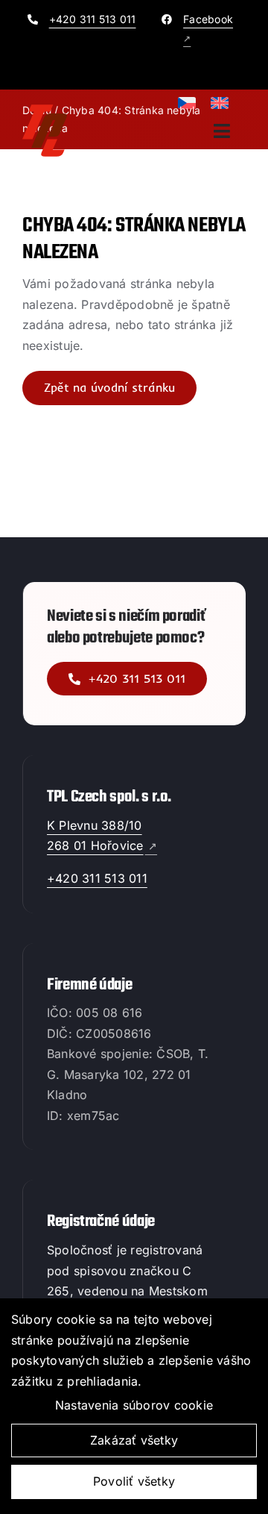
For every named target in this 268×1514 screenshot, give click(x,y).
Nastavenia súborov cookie (134, 1405)
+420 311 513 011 (92, 19)
